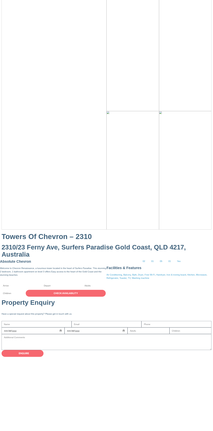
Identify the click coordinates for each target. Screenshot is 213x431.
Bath (134, 274)
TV (129, 278)
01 (152, 261)
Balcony (127, 274)
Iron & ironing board (176, 274)
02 (144, 261)
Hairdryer (160, 274)
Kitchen (191, 274)
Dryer (140, 274)
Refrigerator (112, 278)
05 (161, 261)
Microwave (201, 274)
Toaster (123, 278)
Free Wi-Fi (150, 274)
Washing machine (140, 278)
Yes (179, 261)
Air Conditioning (114, 274)
